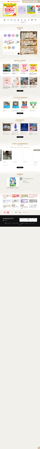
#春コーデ (22, 147)
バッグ (29, 35)
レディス (22, 33)
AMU (5, 47)
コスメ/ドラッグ (27, 34)
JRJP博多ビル (17, 35)
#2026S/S (25, 147)
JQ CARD (25, 52)
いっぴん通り (13, 47)
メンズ (25, 33)
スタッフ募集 (23, 53)
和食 (22, 41)
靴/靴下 (34, 34)
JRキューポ (29, 52)
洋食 (24, 41)
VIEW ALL (20, 90)
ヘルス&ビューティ (23, 34)
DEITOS (9, 35)
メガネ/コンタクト (23, 35)
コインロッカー (32, 52)
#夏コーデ (28, 147)
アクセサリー (31, 34)
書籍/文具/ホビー (33, 35)
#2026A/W (12, 147)
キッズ (27, 33)
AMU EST (13, 35)
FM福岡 (22, 52)
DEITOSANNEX (5, 35)
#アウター (19, 147)
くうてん (9, 47)
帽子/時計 (27, 35)
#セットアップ (15, 147)
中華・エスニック (27, 41)
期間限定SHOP (31, 33)
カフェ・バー (31, 41)
